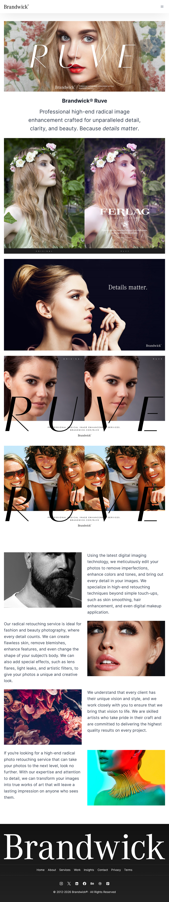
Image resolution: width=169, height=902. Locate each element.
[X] (69, 883)
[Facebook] (84, 883)
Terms (128, 870)
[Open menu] (162, 6)
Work (77, 870)
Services (64, 870)
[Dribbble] (100, 883)
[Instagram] (61, 883)
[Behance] (92, 883)
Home (41, 870)
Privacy (116, 870)
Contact (103, 870)
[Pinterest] (107, 883)
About (52, 870)
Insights (89, 870)
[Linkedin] (76, 883)
